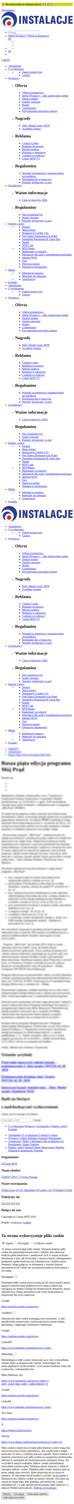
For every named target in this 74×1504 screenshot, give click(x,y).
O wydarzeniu (16, 69)
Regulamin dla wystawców (37, 179)
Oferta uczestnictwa (38, 35)
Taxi (24, 260)
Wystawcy (14, 78)
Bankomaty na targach (34, 251)
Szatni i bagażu (30, 217)
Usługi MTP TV (31, 158)
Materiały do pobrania (34, 276)
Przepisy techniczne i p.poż (37, 182)
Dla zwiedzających (32, 214)
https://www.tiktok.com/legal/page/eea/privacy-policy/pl (31, 1442)
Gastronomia (29, 108)
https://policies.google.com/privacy (20, 1306)
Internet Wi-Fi (29, 257)
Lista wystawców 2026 (34, 200)
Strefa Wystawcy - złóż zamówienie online (45, 95)
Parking (60, 1147)
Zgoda (9, 1243)
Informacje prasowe (33, 273)
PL (10, 38)
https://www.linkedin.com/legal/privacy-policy (26, 1347)
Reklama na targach (33, 146)
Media (11, 270)
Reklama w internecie (34, 152)
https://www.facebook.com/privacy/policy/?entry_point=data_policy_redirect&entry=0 (25, 1382)
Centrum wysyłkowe (33, 155)
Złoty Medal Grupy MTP (36, 125)
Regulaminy (55, 1138)
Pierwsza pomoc (31, 263)
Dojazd (26, 226)
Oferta (23, 1138)
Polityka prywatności (45, 1487)
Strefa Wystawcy (17, 35)
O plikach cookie (43, 1243)
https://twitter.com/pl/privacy (16, 1430)
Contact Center (30, 143)
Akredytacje (28, 279)
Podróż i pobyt (16, 223)
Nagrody (43, 1138)
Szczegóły (23, 1243)
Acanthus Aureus (31, 128)
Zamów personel (31, 101)
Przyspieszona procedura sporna (39, 111)
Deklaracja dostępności (34, 266)
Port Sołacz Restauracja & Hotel (39, 236)
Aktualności (14, 65)
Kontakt (12, 282)
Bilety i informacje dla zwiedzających (43, 1141)
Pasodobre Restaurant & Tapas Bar (41, 239)
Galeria (26, 75)
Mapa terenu (29, 230)
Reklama (33, 1138)
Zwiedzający (15, 185)
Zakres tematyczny (32, 72)
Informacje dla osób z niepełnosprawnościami (47, 254)
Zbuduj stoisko (30, 98)
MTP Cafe (27, 245)
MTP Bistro (28, 248)
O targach (43, 1135)
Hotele (25, 104)
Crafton (27, 1222)
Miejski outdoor (30, 149)
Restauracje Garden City (35, 233)
